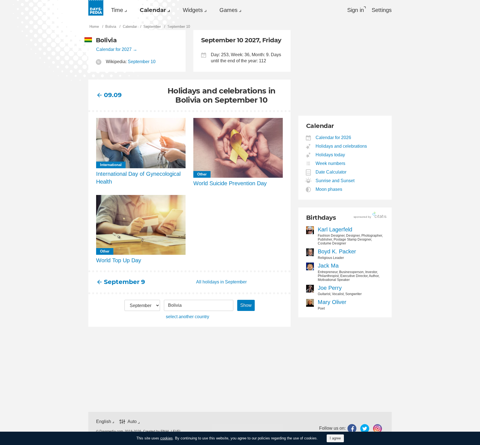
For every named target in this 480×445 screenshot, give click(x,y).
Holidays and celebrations (341, 146)
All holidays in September (221, 282)
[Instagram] (377, 428)
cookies (166, 438)
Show (246, 305)
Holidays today (330, 154)
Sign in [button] (355, 10)
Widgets (193, 10)
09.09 (113, 95)
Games (228, 10)
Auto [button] (132, 421)
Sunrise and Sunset (335, 180)
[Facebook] (352, 428)
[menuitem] (117, 10)
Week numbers (330, 163)
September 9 (124, 282)
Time (117, 10)
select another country (187, 316)
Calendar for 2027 (114, 49)
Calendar (153, 10)
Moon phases (329, 189)
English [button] (103, 421)
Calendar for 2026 (333, 137)
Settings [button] (382, 10)
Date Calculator (331, 172)
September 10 (142, 61)
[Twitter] (364, 428)
